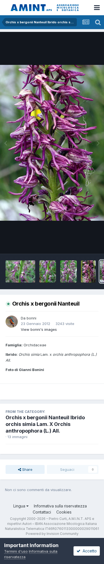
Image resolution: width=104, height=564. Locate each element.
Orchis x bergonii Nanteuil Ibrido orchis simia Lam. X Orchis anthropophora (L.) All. (45, 424)
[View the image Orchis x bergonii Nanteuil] (20, 271)
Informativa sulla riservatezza (60, 506)
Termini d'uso (16, 551)
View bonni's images (39, 329)
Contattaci (42, 512)
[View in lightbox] (52, 143)
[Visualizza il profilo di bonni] (12, 322)
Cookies (64, 512)
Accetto (88, 550)
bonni (31, 318)
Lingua (19, 506)
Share (26, 469)
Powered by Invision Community (52, 534)
